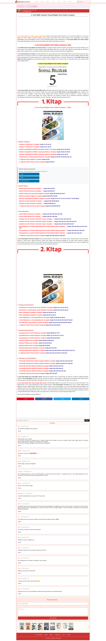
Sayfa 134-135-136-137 (41, 368)
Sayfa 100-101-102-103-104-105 (40, 214)
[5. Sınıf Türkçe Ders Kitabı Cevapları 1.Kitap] (22, 626)
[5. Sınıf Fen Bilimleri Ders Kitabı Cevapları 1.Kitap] (46, 626)
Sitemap (68, 634)
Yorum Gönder (53, 618)
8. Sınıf (69, 1)
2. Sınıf (36, 1)
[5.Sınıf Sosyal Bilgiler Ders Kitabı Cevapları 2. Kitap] (40, 626)
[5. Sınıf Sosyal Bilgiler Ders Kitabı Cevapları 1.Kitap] (34, 626)
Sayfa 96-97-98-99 (34, 345)
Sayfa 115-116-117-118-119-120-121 (47, 221)
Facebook (44, 398)
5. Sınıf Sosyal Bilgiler (31, 6)
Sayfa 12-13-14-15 (35, 144)
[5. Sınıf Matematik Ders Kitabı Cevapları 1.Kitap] (58, 626)
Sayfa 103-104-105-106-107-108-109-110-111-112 (47, 350)
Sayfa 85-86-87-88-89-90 (36, 340)
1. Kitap (21, 174)
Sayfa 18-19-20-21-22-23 (43, 310)
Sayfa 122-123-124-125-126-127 (46, 224)
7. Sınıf (64, 1)
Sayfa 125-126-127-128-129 (46, 363)
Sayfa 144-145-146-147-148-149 (42, 235)
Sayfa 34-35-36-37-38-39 (42, 317)
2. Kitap (21, 177)
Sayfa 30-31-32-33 (43, 154)
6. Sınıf (58, 1)
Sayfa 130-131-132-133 (41, 366)
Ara (87, 420)
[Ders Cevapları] (22, 1)
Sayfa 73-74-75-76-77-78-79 (41, 335)
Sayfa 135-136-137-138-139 (51, 230)
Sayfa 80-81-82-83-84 (39, 338)
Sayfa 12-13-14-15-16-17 (43, 307)
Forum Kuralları (39, 634)
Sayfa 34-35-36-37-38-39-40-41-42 (45, 157)
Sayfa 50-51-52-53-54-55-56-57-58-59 (45, 322)
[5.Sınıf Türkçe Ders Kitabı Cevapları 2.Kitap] (28, 626)
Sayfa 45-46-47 (37, 162)
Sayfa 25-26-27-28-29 (44, 152)
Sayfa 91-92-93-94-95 (35, 343)
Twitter (62, 398)
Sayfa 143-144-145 (38, 373)
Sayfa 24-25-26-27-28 (37, 312)
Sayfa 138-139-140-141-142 (42, 371)
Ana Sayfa (20, 6)
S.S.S (63, 634)
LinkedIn (81, 398)
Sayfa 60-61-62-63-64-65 (39, 325)
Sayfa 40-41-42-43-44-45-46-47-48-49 (45, 320)
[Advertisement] (53, 25)
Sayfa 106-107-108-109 (38, 216)
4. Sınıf (47, 1)
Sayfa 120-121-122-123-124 (46, 361)
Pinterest (26, 398)
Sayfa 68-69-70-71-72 (39, 333)
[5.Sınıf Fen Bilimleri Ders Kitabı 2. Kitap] (52, 626)
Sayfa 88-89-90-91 (37, 203)
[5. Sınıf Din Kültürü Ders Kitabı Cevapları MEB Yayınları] (71, 626)
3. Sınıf (41, 1)
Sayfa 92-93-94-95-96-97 (39, 206)
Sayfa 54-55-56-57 (37, 191)
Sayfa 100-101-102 (38, 348)
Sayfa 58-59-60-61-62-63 (42, 193)
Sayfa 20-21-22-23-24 (44, 149)
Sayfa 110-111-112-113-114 (45, 219)
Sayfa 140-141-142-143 (50, 233)
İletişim (51, 634)
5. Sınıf (53, 1)
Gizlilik (46, 634)
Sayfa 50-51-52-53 (37, 188)
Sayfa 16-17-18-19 (35, 147)
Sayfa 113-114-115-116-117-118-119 (43, 353)
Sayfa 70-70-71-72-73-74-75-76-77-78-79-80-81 (49, 198)
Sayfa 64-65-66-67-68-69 (38, 196)
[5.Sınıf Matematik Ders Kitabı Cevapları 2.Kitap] (65, 626)
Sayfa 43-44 (34, 159)
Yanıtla (19, 431)
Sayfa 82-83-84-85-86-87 (39, 201)
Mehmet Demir (28, 11)
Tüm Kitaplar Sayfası (24, 180)
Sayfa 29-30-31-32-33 (37, 315)
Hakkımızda (57, 634)
